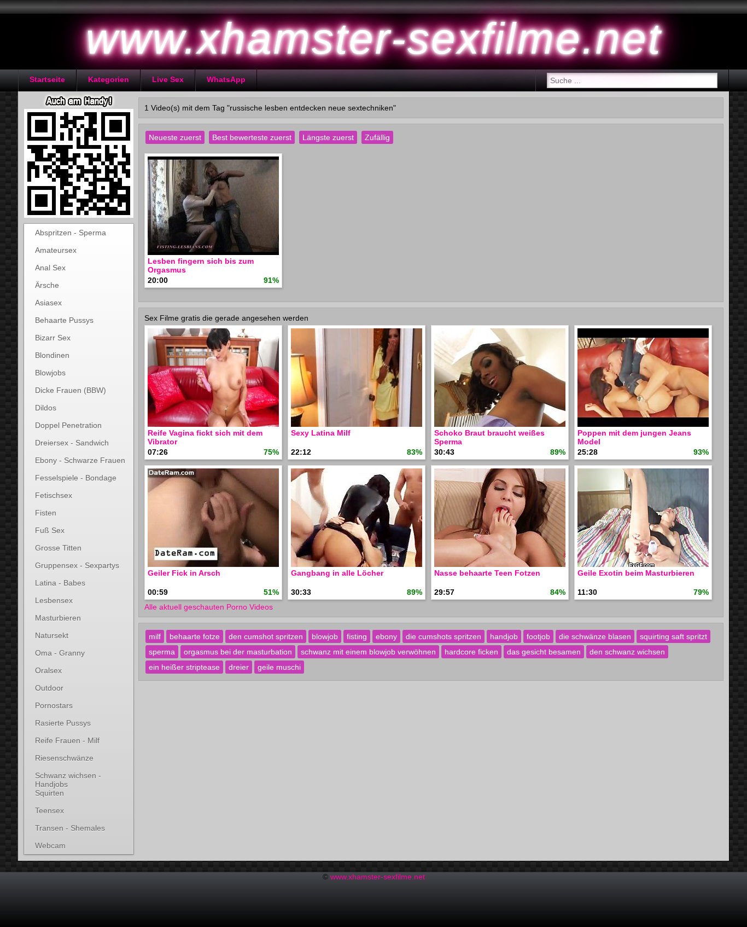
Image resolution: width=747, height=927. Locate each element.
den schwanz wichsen (627, 651)
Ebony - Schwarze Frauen (80, 460)
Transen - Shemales (70, 828)
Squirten (49, 793)
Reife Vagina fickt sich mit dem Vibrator (205, 437)
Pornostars (54, 705)
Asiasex (48, 302)
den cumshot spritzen (266, 636)
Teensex (49, 810)
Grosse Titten (58, 547)
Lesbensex (54, 600)
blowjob (325, 636)
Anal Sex (50, 267)
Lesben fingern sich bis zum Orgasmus (201, 265)
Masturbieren (58, 617)
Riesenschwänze (64, 758)
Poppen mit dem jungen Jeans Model (634, 437)
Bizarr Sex (53, 337)
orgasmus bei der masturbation (238, 651)
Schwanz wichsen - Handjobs (68, 777)
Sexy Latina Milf (321, 432)
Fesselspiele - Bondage (75, 477)
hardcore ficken (471, 651)
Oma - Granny (60, 652)
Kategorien (108, 79)
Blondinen (52, 355)
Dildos (45, 407)
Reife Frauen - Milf (67, 740)
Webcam (50, 845)
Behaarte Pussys (64, 320)
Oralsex (48, 670)
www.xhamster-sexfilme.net (377, 876)
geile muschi (279, 667)
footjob (538, 636)
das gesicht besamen (544, 651)
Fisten (45, 512)
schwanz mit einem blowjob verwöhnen (368, 651)
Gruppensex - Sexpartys (77, 565)
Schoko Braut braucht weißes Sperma (489, 437)
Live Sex (168, 79)
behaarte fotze (195, 636)
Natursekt (51, 635)
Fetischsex (53, 495)
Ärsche (47, 285)
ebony (386, 636)
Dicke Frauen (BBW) (70, 390)
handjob (504, 636)
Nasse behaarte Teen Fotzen (487, 573)
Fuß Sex (50, 530)
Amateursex (56, 250)
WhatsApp (226, 79)
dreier (239, 667)
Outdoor (49, 687)
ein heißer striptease (184, 667)
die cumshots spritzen (443, 636)
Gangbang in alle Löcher (337, 573)
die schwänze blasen (595, 636)
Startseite (47, 79)
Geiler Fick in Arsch (184, 573)
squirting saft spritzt (673, 636)
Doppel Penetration (68, 425)
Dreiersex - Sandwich (72, 442)
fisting (357, 636)
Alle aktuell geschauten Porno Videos (208, 606)
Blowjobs (50, 372)
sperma (162, 651)
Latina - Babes (60, 582)
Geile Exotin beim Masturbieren (636, 573)
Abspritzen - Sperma (70, 232)
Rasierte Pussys (63, 723)
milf (155, 636)
